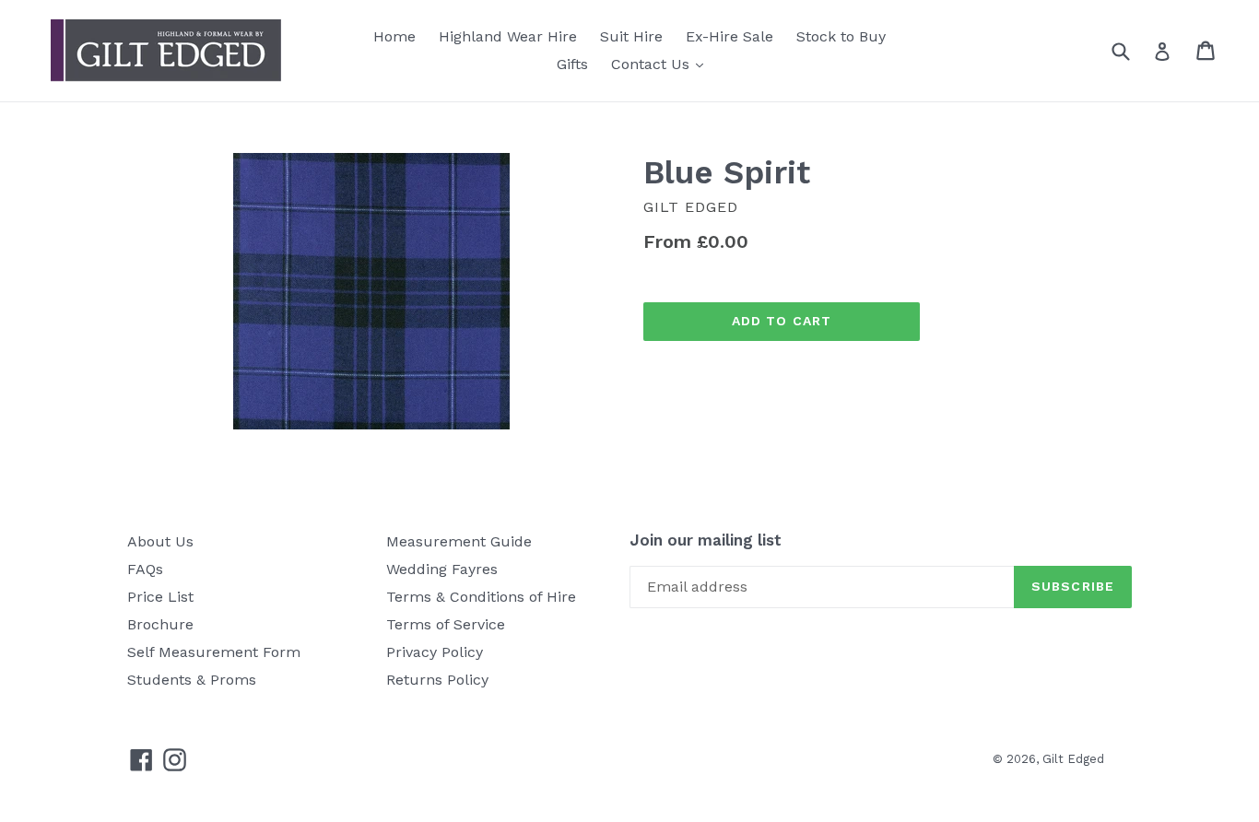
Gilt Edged (1073, 759)
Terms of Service (445, 624)
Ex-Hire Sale (729, 36)
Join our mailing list (706, 540)
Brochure (160, 624)
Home (394, 36)
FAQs (145, 569)
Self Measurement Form (213, 652)
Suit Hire (631, 36)
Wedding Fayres (442, 569)
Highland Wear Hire (508, 36)
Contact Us (661, 63)
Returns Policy (437, 679)
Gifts (572, 64)
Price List (160, 596)
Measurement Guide (459, 541)
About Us (160, 541)
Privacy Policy (434, 652)
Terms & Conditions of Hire (481, 596)
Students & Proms (191, 679)
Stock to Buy (841, 36)
